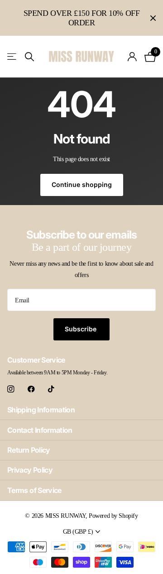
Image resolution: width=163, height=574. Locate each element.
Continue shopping (82, 184)
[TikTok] (51, 389)
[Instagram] (10, 389)
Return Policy (28, 449)
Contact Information (39, 430)
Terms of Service (34, 490)
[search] (29, 57)
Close (153, 18)
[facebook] (31, 389)
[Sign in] (132, 56)
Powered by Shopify (113, 515)
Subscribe (81, 329)
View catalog (12, 57)
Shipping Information (41, 409)
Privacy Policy (30, 469)
